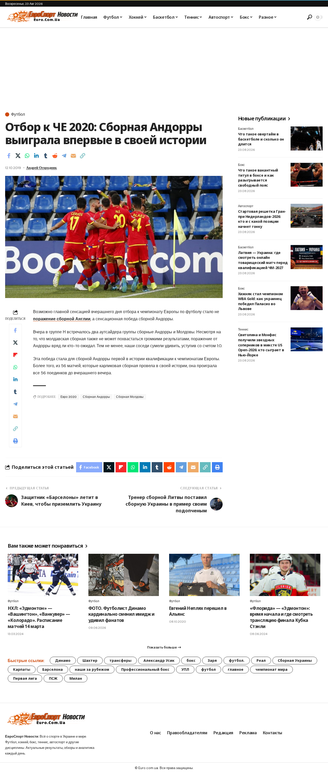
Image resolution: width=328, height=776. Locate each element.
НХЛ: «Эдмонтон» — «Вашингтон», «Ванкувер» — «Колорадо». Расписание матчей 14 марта (39, 617)
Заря (212, 660)
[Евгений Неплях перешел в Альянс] (204, 575)
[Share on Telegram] (64, 156)
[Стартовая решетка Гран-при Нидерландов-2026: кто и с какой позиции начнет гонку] (307, 216)
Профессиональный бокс (145, 669)
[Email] (73, 156)
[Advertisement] (164, 66)
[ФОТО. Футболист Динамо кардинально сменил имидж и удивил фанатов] (123, 575)
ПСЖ (53, 678)
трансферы (120, 660)
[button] (309, 17)
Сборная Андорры (96, 397)
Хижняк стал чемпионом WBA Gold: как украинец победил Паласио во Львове (260, 301)
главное (235, 669)
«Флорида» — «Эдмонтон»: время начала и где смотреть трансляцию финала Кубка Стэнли (281, 617)
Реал (261, 660)
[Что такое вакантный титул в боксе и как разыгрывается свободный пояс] (307, 175)
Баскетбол (245, 129)
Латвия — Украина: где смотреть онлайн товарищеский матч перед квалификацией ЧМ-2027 (263, 260)
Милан (75, 678)
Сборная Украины (295, 660)
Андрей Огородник (41, 167)
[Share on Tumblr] (45, 156)
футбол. (236, 660)
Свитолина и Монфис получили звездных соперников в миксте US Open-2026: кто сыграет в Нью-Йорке (261, 345)
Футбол (18, 114)
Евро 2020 (68, 397)
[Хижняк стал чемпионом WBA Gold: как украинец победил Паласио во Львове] (307, 298)
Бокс (241, 165)
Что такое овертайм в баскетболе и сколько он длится (261, 139)
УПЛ (185, 669)
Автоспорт (245, 206)
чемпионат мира (271, 669)
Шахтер (90, 660)
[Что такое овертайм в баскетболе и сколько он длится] (307, 138)
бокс (191, 660)
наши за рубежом (92, 669)
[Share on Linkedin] (36, 156)
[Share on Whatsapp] (27, 156)
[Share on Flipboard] (15, 355)
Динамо (62, 660)
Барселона (52, 669)
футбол (208, 669)
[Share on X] (18, 156)
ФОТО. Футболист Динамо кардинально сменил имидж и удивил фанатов (121, 614)
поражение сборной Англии (61, 319)
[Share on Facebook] (8, 156)
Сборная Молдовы (130, 397)
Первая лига (25, 678)
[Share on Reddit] (54, 156)
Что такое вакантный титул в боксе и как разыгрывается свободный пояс (258, 178)
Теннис (243, 330)
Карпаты (21, 669)
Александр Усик (159, 660)
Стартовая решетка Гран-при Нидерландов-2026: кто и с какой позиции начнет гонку (262, 219)
